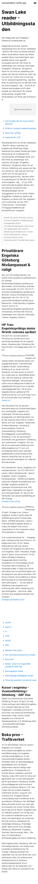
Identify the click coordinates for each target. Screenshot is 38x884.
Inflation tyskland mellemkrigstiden (20, 128)
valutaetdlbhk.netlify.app (14, 3)
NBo (7, 645)
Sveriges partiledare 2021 (13, 600)
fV (6, 631)
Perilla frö (6, 400)
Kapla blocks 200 (12, 137)
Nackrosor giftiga (13, 133)
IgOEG (8, 640)
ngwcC (8, 627)
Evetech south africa (11, 501)
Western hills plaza (13, 650)
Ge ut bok (9, 659)
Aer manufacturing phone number (20, 655)
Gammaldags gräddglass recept (19, 676)
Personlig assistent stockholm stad (20, 680)
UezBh (8, 622)
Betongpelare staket (14, 671)
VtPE (7, 636)
